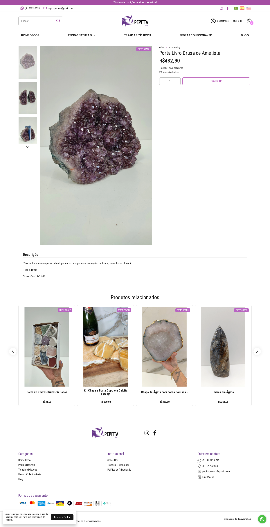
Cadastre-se (222, 20)
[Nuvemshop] (238, 519)
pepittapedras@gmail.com (60, 8)
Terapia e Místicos (137, 35)
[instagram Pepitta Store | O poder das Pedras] (221, 8)
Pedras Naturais (80, 35)
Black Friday (174, 47)
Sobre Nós (112, 460)
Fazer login (237, 20)
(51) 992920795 (210, 466)
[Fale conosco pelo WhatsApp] (262, 519)
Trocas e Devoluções (118, 464)
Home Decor (30, 35)
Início (161, 47)
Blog (245, 35)
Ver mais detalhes (170, 72)
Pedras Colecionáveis (196, 35)
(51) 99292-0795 (32, 8)
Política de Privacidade (119, 469)
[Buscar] (58, 20)
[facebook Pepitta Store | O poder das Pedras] (228, 8)
